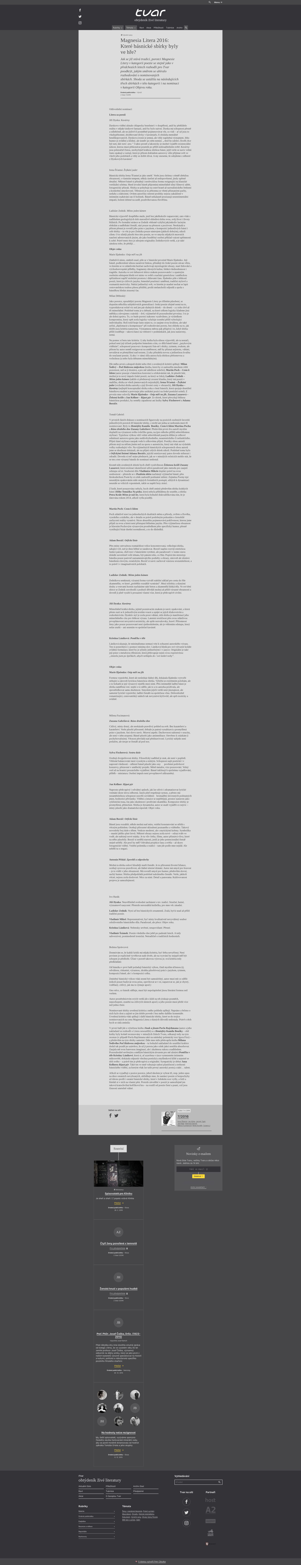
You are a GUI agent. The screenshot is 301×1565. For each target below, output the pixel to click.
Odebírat (197, 1176)
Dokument (126, 1517)
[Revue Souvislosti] (211, 1521)
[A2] (211, 1511)
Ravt (142, 28)
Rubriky (117, 28)
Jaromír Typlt (200, 1121)
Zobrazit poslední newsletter (198, 1182)
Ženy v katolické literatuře (132, 1511)
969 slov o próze (128, 1520)
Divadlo (135, 1514)
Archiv (179, 28)
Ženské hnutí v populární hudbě (118, 1288)
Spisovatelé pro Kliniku (118, 1193)
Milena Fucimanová (185, 1125)
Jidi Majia (181, 1123)
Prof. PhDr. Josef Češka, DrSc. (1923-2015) (118, 1335)
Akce (148, 28)
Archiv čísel (138, 1486)
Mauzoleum (126, 1514)
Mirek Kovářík (197, 1125)
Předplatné (138, 1491)
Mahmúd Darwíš (191, 1123)
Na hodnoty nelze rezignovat (118, 1432)
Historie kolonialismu (146, 1514)
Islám (138, 1520)
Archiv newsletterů (198, 1187)
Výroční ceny (136, 1517)
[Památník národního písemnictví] (211, 1533)
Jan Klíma (191, 1121)
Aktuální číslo (85, 1486)
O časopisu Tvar (113, 1496)
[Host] (211, 1500)
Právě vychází (148, 1511)
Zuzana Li (206, 1125)
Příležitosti (158, 28)
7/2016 (183, 1116)
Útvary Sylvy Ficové (149, 1517)
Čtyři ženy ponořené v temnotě (118, 1243)
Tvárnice (170, 28)
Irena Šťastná (182, 1121)
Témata (130, 28)
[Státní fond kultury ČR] (211, 1544)
